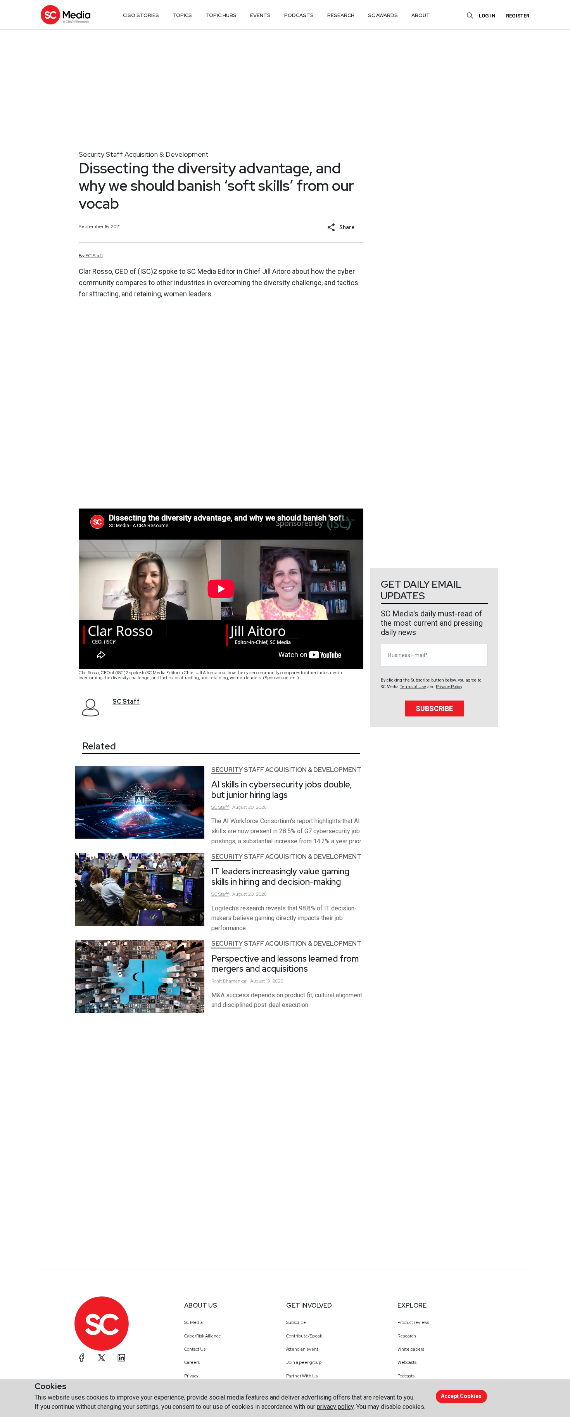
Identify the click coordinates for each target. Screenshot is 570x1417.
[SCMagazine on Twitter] (101, 1357)
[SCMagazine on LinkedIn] (121, 1357)
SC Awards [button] (383, 15)
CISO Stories (141, 15)
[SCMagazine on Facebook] (81, 1357)
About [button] (420, 15)
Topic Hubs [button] (221, 15)
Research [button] (340, 15)
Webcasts (406, 1362)
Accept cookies (461, 1396)
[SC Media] (65, 14)
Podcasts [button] (299, 15)
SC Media (193, 1322)
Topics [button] (182, 15)
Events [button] (260, 15)
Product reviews (413, 1322)
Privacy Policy (449, 686)
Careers (192, 1362)
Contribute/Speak (304, 1336)
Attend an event (302, 1349)
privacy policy (335, 1406)
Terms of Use (413, 686)
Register (517, 16)
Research (406, 1336)
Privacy (191, 1376)
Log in (487, 16)
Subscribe (434, 708)
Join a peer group (303, 1362)
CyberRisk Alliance (202, 1336)
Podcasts (406, 1376)
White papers (410, 1349)
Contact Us (195, 1349)
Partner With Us (302, 1376)
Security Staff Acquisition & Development (144, 154)
